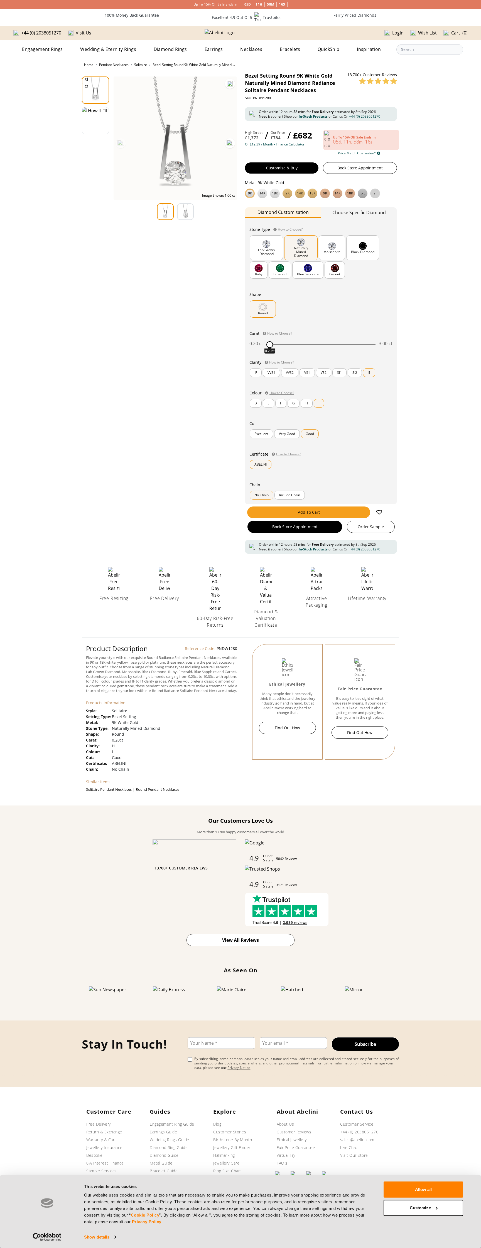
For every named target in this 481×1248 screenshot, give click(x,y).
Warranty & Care (101, 1139)
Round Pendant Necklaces (157, 789)
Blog (217, 1124)
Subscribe (365, 1044)
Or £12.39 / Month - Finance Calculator (275, 144)
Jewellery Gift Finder (232, 1147)
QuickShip (329, 49)
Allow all (423, 1189)
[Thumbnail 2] (95, 120)
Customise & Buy (282, 167)
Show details (96, 1237)
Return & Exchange (104, 1132)
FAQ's (282, 1163)
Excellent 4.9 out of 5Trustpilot (246, 17)
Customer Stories (229, 1132)
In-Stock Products (313, 116)
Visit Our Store (354, 1155)
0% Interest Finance (105, 1163)
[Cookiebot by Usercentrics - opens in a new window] (47, 1237)
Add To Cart (309, 512)
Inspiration (369, 49)
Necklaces (251, 49)
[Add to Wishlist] (379, 512)
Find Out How (287, 727)
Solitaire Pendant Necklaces (109, 789)
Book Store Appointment (360, 167)
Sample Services (101, 1170)
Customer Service (356, 1124)
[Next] (230, 143)
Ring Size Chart (227, 1170)
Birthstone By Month (232, 1139)
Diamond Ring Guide (169, 1147)
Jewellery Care (226, 1163)
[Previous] (121, 143)
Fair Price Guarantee (296, 1147)
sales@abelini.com (357, 1139)
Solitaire (140, 64)
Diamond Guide (164, 1155)
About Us (285, 1124)
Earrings (214, 49)
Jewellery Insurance (104, 1147)
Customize (420, 1207)
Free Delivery (98, 1124)
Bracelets (290, 49)
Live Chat (348, 1147)
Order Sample (371, 526)
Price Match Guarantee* (357, 153)
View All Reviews (240, 940)
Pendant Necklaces (114, 64)
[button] (321, 192)
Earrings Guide (163, 1132)
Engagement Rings (42, 49)
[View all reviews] (378, 81)
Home (89, 64)
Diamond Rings (170, 49)
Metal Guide (161, 1163)
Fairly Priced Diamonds (354, 15)
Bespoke (94, 1155)
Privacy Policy (146, 1221)
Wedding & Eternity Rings (108, 49)
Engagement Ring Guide (172, 1124)
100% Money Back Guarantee (132, 15)
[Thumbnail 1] (95, 90)
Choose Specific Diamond (359, 212)
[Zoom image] (230, 84)
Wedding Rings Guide (169, 1139)
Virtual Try (286, 1155)
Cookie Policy (145, 1215)
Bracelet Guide (164, 1170)
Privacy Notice (238, 1067)
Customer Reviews (294, 1132)
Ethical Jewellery (292, 1139)
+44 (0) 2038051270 (364, 116)
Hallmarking (224, 1155)
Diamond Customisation (283, 212)
